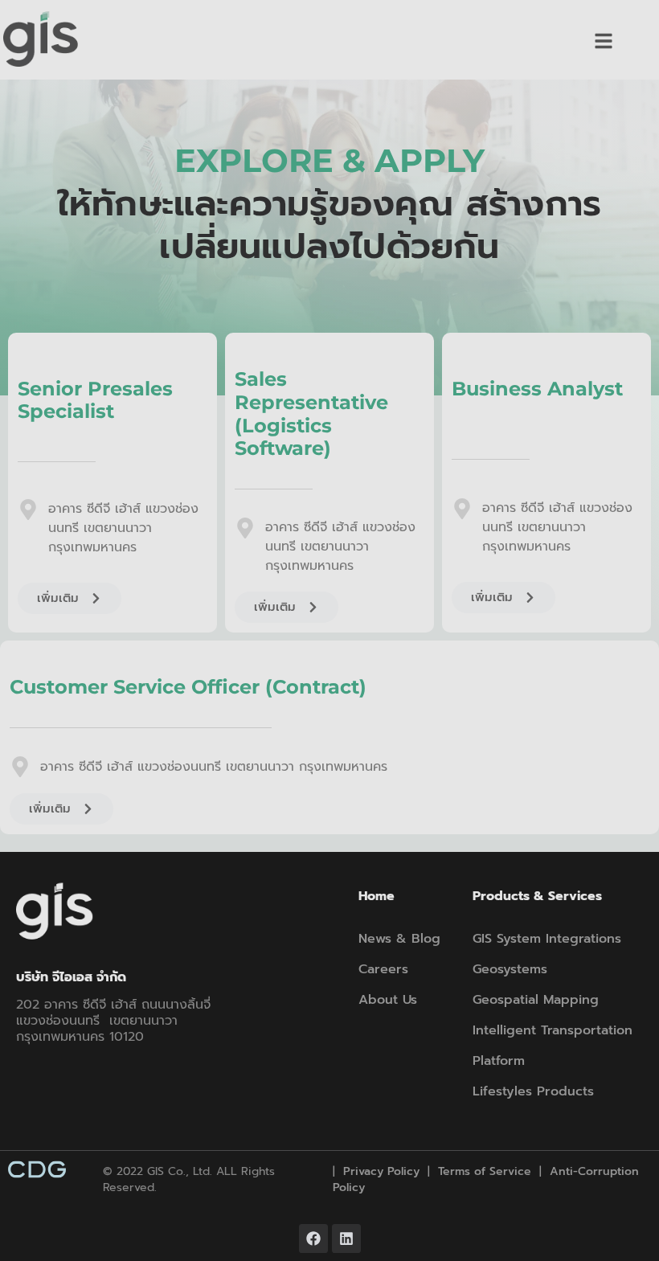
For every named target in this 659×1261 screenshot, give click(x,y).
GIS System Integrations (547, 938)
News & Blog (399, 938)
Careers (383, 969)
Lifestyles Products (533, 1091)
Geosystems (510, 969)
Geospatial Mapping (536, 999)
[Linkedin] (346, 1238)
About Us (387, 999)
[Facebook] (313, 1238)
